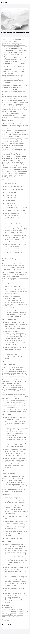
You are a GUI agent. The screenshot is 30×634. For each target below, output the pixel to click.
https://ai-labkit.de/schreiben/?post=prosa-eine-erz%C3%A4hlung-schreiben (13, 614)
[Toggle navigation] (28, 2)
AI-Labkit (4, 2)
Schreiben (6, 620)
